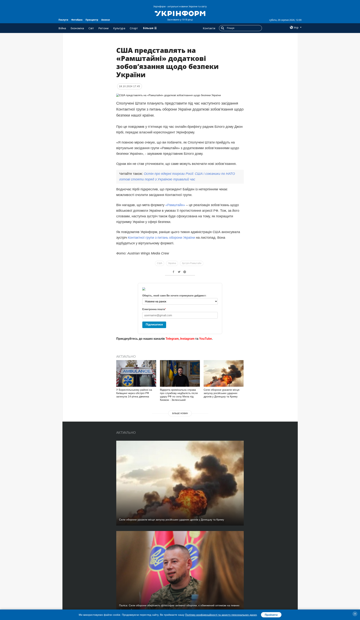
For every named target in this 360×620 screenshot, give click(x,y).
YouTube (205, 338)
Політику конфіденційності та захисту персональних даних (221, 614)
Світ (91, 28)
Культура (119, 28)
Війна (62, 28)
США (159, 263)
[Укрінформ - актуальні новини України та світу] (180, 13)
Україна (172, 263)
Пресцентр (92, 19)
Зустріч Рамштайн (191, 263)
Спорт (134, 28)
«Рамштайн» (175, 205)
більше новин (180, 413)
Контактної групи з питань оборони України (161, 237)
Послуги (63, 19)
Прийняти (271, 614)
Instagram (187, 338)
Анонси (105, 19)
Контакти (209, 28)
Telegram (172, 338)
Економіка (77, 28)
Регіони (103, 28)
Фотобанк (76, 19)
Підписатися (154, 324)
